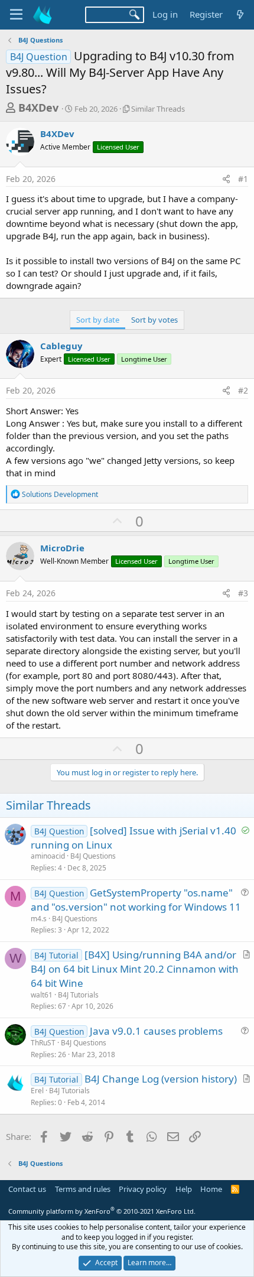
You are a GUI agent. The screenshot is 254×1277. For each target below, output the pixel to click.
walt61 (42, 995)
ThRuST (43, 1043)
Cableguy (61, 346)
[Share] (226, 179)
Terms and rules (82, 1189)
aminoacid (48, 856)
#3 (243, 593)
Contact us (27, 1189)
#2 (243, 390)
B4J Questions (93, 856)
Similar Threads (158, 108)
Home (211, 1189)
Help (183, 1189)
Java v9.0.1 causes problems (156, 1031)
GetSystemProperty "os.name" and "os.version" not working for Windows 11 (136, 900)
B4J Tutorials (78, 995)
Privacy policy (143, 1189)
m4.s (39, 919)
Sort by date (97, 319)
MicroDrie (62, 548)
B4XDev (38, 107)
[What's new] (240, 14)
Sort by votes (154, 319)
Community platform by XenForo (102, 1211)
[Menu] (16, 15)
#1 (243, 178)
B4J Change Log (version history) (160, 1079)
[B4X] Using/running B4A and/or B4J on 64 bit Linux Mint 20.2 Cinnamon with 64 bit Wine (135, 969)
